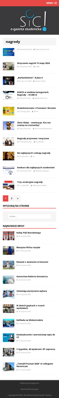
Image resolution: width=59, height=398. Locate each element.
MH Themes (46, 395)
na (34, 156)
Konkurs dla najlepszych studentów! (36, 167)
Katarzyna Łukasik (39, 185)
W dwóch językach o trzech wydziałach (30, 306)
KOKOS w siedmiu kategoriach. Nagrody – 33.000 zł (33, 93)
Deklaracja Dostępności (29, 383)
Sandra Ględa (40, 81)
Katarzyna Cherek (42, 49)
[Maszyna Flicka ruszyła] (8, 253)
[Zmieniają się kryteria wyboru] (8, 296)
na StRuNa (40, 142)
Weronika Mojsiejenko (43, 128)
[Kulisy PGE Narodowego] (8, 238)
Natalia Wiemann (41, 98)
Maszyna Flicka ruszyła (28, 247)
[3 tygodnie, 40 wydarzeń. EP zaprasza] (8, 355)
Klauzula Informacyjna (29, 389)
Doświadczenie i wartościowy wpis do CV (35, 336)
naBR (37, 66)
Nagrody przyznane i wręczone (33, 138)
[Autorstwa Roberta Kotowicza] (8, 282)
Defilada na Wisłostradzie (29, 320)
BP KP (36, 111)
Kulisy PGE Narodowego (28, 232)
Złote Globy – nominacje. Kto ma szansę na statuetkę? (34, 124)
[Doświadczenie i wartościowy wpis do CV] (8, 340)
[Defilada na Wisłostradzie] (8, 325)
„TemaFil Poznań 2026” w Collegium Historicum (34, 365)
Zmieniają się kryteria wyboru (31, 291)
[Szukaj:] (30, 216)
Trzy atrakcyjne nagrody (30, 182)
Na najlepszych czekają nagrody (33, 153)
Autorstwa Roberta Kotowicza (32, 276)
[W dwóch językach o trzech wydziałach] (8, 311)
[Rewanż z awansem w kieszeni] (8, 267)
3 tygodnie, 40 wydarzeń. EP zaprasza (35, 349)
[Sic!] (29, 20)
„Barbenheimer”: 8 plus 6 (30, 77)
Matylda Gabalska (42, 171)
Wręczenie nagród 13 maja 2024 (33, 63)
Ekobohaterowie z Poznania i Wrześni (36, 108)
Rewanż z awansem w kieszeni (32, 262)
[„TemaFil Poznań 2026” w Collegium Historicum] (8, 369)
